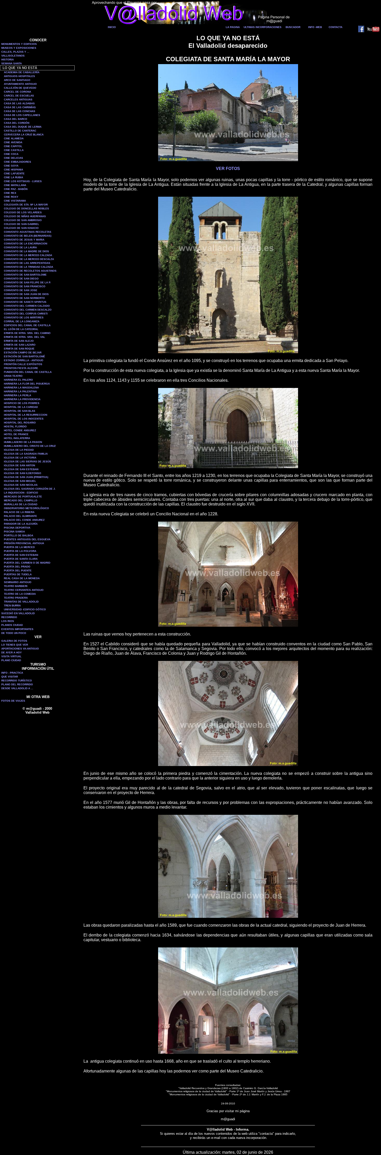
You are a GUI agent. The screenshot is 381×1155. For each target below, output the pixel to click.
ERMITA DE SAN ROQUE (19, 348)
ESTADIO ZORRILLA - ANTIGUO (23, 360)
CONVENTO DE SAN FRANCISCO (24, 286)
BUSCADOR (293, 27)
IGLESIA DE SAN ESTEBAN (21, 469)
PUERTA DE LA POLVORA (20, 551)
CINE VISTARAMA (15, 200)
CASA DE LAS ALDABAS (19, 103)
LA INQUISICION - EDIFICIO (21, 492)
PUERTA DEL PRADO (17, 566)
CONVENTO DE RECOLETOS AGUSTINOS (30, 270)
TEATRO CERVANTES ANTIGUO (24, 590)
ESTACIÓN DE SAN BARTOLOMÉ (24, 356)
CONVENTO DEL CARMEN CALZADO (27, 305)
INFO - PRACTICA (12, 672)
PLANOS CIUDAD (12, 625)
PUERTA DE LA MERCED (19, 547)
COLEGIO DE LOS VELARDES (23, 212)
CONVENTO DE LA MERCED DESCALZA (29, 259)
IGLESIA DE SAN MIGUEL (20, 481)
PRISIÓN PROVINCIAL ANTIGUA (24, 543)
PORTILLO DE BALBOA (18, 535)
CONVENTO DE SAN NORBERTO (24, 298)
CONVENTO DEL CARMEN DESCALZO (28, 309)
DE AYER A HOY (11, 652)
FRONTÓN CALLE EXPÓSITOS (23, 364)
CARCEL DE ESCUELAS (19, 95)
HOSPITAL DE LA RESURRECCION (25, 414)
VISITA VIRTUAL (11, 656)
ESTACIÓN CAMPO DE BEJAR (22, 352)
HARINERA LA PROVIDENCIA (22, 399)
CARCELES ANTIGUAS (18, 99)
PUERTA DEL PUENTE (18, 570)
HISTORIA (7, 59)
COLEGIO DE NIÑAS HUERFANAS (25, 216)
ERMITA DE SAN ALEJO (19, 340)
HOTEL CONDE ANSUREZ (20, 430)
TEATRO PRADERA (16, 597)
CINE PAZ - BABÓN (15, 189)
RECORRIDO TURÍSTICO (16, 680)
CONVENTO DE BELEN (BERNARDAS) (27, 235)
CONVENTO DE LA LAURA (20, 247)
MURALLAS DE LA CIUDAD (20, 504)
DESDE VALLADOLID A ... (17, 688)
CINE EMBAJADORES (17, 161)
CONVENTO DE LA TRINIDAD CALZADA (28, 266)
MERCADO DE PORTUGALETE (23, 496)
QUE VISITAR (9, 676)
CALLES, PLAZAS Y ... (15, 51)
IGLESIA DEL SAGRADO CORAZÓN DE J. (30, 488)
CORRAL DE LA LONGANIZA (21, 321)
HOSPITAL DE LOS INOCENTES (24, 418)
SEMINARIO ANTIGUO (17, 582)
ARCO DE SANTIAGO (17, 80)
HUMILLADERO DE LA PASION (23, 442)
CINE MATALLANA (15, 185)
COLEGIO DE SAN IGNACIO (21, 228)
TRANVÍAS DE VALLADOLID (21, 601)
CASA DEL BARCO (15, 119)
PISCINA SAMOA (14, 531)
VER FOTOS (228, 168)
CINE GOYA (11, 165)
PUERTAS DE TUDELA (18, 574)
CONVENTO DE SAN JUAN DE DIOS (26, 294)
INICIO (112, 27)
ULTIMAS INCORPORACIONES (262, 27)
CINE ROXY (11, 196)
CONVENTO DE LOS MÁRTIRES (24, 317)
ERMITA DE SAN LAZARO (20, 344)
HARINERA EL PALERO (18, 379)
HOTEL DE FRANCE (16, 434)
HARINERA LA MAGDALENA (21, 387)
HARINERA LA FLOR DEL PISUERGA (27, 383)
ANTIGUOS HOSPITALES (19, 76)
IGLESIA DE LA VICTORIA (20, 457)
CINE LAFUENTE (14, 173)
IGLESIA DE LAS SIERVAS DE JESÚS (27, 461)
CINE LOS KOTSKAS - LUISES (23, 181)
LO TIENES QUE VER (14, 644)
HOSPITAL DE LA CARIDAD (21, 407)
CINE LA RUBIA (13, 177)
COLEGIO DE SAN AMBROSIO (23, 220)
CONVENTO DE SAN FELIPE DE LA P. (27, 282)
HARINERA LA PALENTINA (20, 391)
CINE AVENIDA (13, 142)
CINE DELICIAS (13, 157)
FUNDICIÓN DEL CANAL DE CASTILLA (28, 372)
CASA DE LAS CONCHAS (19, 111)
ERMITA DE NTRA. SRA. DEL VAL (24, 337)
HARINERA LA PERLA (17, 395)
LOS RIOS (7, 621)
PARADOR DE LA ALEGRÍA (21, 523)
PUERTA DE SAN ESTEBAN (21, 554)
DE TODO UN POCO (13, 633)
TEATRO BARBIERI (15, 586)
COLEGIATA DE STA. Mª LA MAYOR (26, 204)
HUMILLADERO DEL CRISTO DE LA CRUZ (30, 446)
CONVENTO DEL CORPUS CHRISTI (26, 313)
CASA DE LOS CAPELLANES (22, 115)
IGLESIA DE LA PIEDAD (19, 449)
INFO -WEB (315, 27)
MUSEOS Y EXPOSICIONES (18, 47)
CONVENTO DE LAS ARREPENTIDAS (27, 263)
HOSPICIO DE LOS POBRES (21, 403)
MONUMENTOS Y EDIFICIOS (19, 44)
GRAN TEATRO (13, 375)
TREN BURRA (12, 605)
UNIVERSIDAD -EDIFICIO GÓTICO (25, 609)
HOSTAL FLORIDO (15, 426)
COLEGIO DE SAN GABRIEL (21, 224)
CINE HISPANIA (13, 169)
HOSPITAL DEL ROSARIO (20, 422)
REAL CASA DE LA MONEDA (22, 578)
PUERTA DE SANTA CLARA (21, 558)
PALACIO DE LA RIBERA (19, 512)
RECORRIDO (9, 617)
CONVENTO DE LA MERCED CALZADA (28, 255)
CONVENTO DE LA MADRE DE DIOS (26, 251)
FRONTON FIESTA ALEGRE (21, 368)
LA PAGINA (233, 27)
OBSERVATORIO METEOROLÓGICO (26, 508)
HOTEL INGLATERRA (17, 438)
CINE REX (10, 193)
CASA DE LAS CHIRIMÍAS (20, 107)
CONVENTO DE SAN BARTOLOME (25, 274)
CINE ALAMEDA (14, 138)
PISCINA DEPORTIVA (17, 527)
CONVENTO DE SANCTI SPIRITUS (25, 301)
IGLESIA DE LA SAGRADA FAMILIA (26, 453)
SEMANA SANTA (11, 63)
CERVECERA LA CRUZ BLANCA (24, 134)
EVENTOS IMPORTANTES (17, 629)
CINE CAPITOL (13, 146)
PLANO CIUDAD (11, 660)
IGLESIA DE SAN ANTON (19, 465)
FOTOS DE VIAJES (13, 700)
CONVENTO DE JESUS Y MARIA (24, 239)
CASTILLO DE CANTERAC (20, 130)
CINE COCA (11, 154)
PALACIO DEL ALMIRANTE (20, 516)
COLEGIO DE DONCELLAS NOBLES (26, 208)
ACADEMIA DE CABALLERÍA (21, 72)
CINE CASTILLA (14, 150)
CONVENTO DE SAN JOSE (20, 290)
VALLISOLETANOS (13, 55)
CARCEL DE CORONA (17, 91)
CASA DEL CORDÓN (16, 122)
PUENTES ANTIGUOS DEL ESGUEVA (27, 539)
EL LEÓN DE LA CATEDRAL (21, 329)
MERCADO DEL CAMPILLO (20, 500)
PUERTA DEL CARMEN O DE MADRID (27, 562)
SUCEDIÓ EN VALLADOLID (18, 613)
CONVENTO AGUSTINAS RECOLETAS (27, 231)
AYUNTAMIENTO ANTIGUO (20, 84)
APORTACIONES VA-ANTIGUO (20, 648)
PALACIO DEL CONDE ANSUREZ (24, 519)
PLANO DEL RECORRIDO (17, 684)
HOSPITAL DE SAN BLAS (19, 410)
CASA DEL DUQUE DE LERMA (22, 126)
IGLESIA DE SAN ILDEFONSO (22, 473)
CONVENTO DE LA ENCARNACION (25, 243)
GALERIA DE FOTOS (14, 640)
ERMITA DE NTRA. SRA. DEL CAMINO (27, 333)
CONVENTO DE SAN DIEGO (21, 278)
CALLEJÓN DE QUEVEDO (20, 87)
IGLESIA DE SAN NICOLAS (21, 484)
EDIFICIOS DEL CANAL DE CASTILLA (27, 325)
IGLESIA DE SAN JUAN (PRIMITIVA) (26, 477)
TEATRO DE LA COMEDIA (20, 593)
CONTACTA (335, 27)
